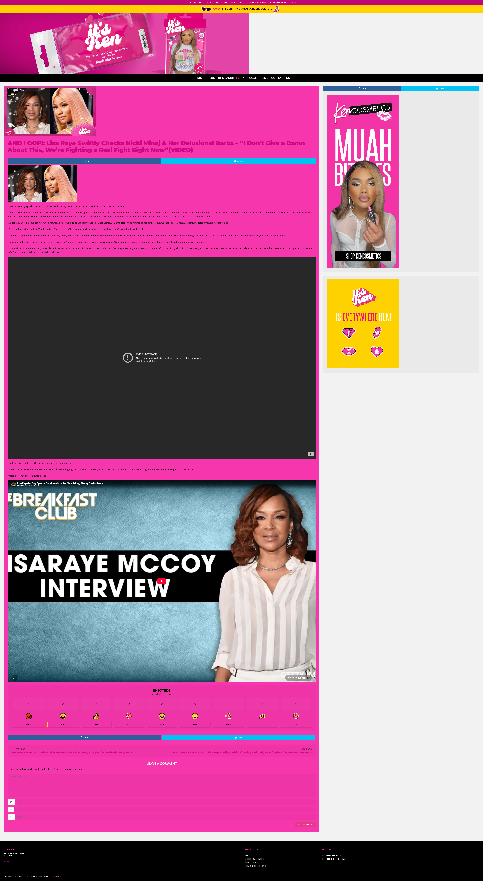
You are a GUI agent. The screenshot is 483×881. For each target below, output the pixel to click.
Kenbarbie (228, 77)
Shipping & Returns (254, 859)
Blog (211, 77)
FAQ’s (248, 855)
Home (200, 77)
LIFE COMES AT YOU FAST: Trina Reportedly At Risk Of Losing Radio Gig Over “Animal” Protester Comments (242, 752)
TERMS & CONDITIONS (255, 866)
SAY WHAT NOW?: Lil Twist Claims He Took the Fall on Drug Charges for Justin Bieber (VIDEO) (71, 752)
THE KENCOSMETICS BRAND (334, 859)
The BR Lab (56, 876)
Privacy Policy (252, 862)
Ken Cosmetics (254, 77)
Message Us (9, 861)
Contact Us (280, 77)
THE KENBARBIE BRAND (332, 855)
